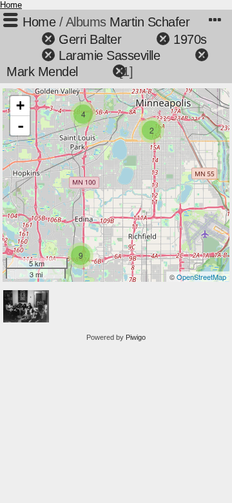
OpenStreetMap (201, 276)
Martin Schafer (149, 22)
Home (11, 5)
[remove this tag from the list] (25, 39)
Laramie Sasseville (109, 55)
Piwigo (136, 337)
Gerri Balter (90, 39)
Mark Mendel (42, 71)
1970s (190, 39)
